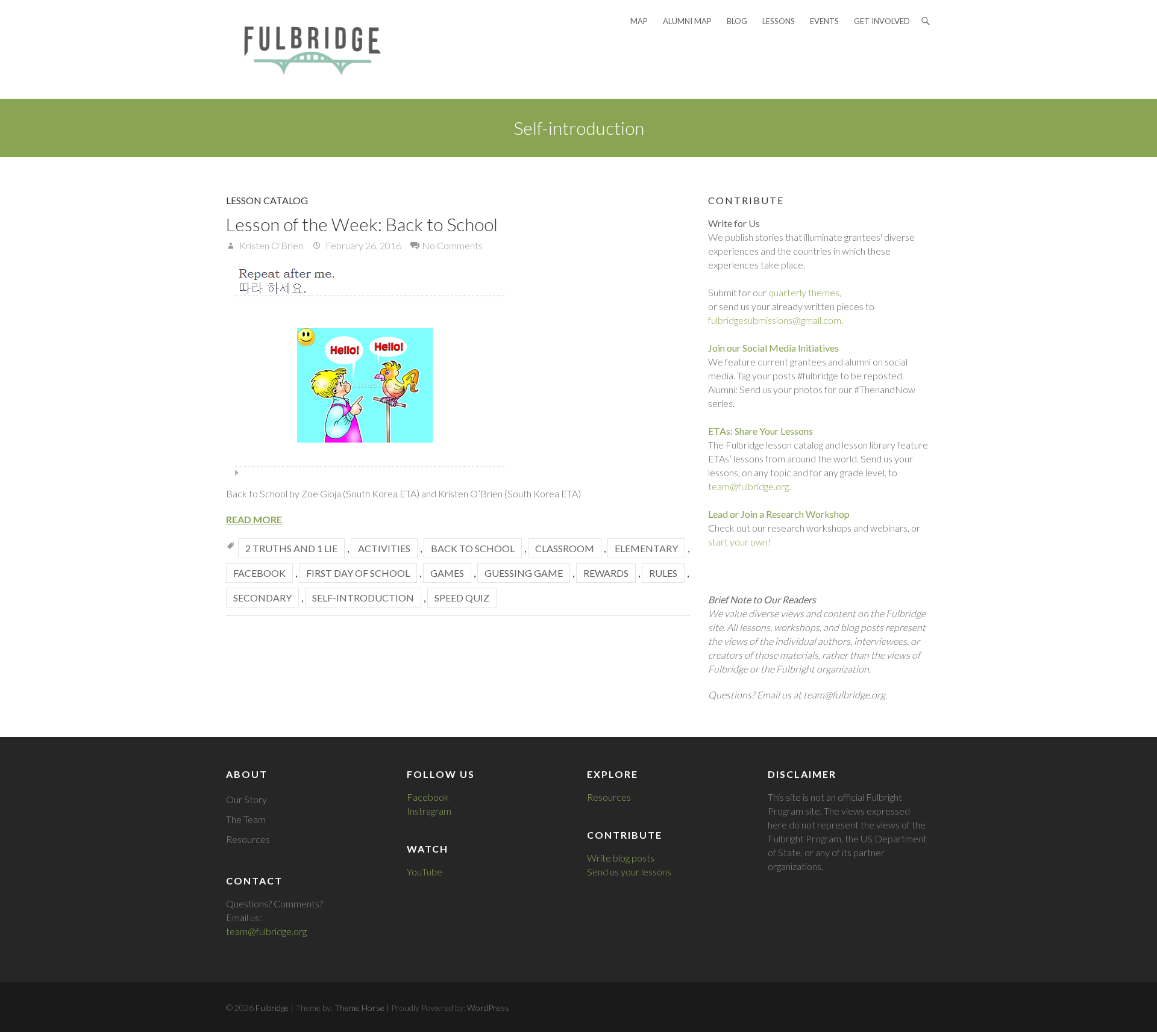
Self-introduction (363, 597)
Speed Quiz (461, 597)
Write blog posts (620, 857)
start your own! (739, 541)
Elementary (646, 548)
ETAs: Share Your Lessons (760, 431)
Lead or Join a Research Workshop (779, 514)
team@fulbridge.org (266, 931)
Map (639, 21)
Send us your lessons (629, 871)
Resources (248, 839)
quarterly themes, (804, 292)
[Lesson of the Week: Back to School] (458, 369)
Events (824, 21)
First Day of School (358, 573)
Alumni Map (687, 21)
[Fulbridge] (308, 49)
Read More (254, 519)
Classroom (564, 548)
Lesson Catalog (267, 200)
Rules (663, 573)
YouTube (424, 871)
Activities (384, 548)
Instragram (429, 810)
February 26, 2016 (362, 245)
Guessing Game (523, 573)
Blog (737, 21)
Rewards (606, 573)
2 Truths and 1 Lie (291, 548)
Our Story (246, 799)
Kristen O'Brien (270, 245)
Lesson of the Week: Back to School (362, 224)
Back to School (473, 548)
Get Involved (882, 21)
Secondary (262, 597)
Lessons (778, 21)
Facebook (259, 573)
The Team (246, 819)
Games (447, 573)
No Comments (452, 245)
